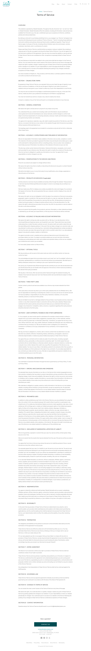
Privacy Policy (37, 642)
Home (40, 11)
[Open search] (80, 4)
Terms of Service (44, 642)
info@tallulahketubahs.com (45, 629)
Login (85, 4)
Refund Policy (29, 642)
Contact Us (45, 624)
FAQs (75, 4)
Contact (70, 4)
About (63, 4)
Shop (53, 4)
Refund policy (62, 642)
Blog (58, 4)
